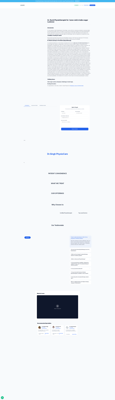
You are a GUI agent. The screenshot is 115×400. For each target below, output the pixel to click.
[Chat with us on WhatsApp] (2, 397)
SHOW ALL (27, 237)
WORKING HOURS (43, 105)
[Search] (82, 5)
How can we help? (64, 120)
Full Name (62, 111)
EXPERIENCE (27, 105)
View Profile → (47, 334)
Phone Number (77, 111)
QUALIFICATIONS (34, 105)
